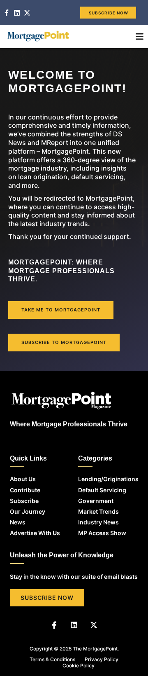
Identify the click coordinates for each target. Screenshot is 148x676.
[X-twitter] (93, 625)
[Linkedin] (74, 625)
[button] (139, 36)
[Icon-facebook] (54, 625)
